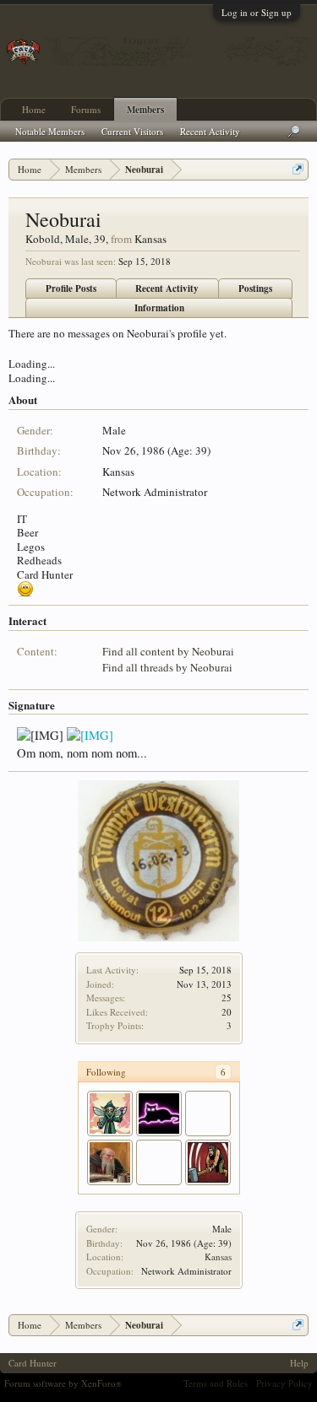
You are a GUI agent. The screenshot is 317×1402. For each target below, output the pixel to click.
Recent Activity (167, 288)
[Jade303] (208, 1162)
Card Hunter (32, 1362)
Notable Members (50, 131)
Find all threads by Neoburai (167, 667)
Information (159, 308)
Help (299, 1362)
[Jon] (208, 1113)
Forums (86, 109)
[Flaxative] (110, 1113)
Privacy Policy (284, 1383)
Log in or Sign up (256, 12)
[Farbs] (159, 1162)
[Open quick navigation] (297, 169)
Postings (255, 288)
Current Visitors (132, 131)
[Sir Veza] (110, 1162)
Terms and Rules (215, 1383)
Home (34, 109)
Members (145, 109)
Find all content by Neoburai (168, 651)
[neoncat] (159, 1113)
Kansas (218, 1256)
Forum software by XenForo (63, 1383)
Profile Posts (71, 288)
